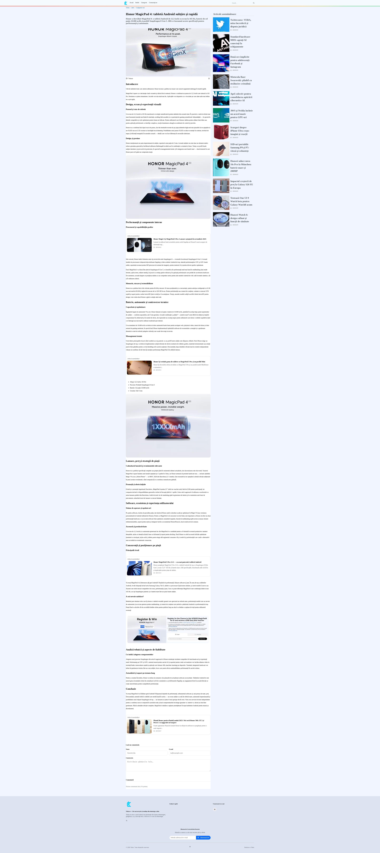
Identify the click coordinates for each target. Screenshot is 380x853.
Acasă (131, 2)
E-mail (171, 749)
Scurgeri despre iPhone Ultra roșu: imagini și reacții (239, 130)
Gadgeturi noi (140, 8)
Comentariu (129, 758)
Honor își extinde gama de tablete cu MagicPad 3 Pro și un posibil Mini (179, 362)
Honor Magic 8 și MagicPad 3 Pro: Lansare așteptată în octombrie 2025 (179, 239)
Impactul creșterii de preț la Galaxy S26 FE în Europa (241, 184)
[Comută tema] (190, 846)
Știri (132, 8)
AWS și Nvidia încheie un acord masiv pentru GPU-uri (241, 114)
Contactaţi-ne (153, 2)
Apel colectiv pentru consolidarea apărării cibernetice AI (241, 97)
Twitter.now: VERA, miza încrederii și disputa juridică (240, 23)
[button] (209, 78)
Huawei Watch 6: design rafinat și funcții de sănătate (239, 218)
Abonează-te (204, 837)
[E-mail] (215, 809)
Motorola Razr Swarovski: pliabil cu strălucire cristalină (241, 80)
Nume (127, 749)
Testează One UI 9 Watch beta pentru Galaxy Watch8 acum (241, 201)
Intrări (137, 2)
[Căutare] (253, 3)
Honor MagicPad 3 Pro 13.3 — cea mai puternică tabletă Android (177, 562)
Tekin (127, 8)
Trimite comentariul (134, 775)
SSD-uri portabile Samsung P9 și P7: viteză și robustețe (239, 147)
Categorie (144, 2)
